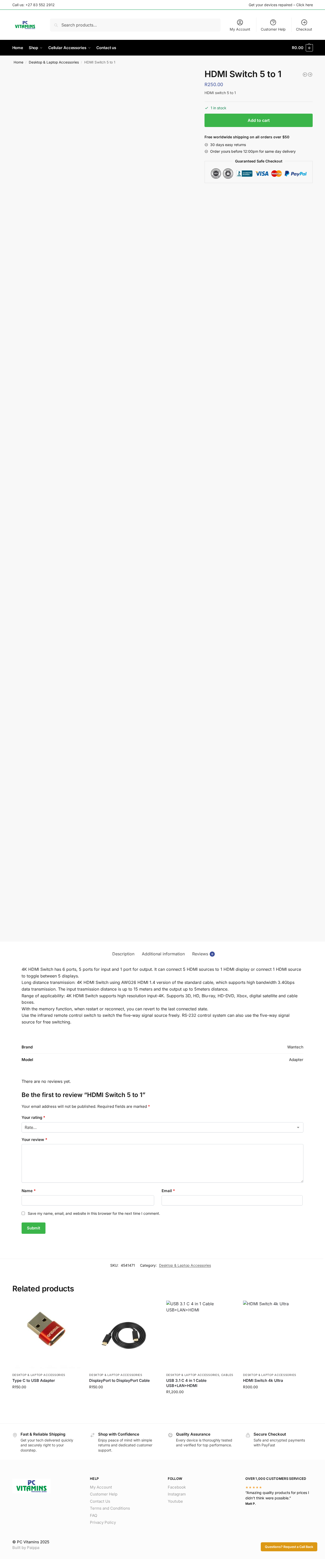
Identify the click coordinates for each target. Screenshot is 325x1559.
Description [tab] (123, 953)
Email (168, 1190)
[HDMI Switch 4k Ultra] (277, 1335)
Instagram (177, 1494)
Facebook (177, 1487)
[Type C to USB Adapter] (47, 1335)
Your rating (33, 1117)
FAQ (93, 1515)
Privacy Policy (103, 1522)
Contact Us (100, 1501)
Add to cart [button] (47, 1397)
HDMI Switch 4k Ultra (263, 1380)
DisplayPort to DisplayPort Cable (119, 1380)
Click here (304, 5)
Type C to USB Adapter (33, 1380)
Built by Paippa (25, 1547)
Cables (227, 1375)
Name (29, 1190)
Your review (34, 1139)
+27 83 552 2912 (40, 5)
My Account (240, 29)
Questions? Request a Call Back (289, 1547)
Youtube (175, 1501)
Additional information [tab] (163, 953)
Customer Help (273, 29)
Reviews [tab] (202, 953)
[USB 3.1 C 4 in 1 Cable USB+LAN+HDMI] (201, 1335)
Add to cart (259, 120)
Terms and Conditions (110, 1508)
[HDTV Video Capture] (305, 74)
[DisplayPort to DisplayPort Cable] (124, 1335)
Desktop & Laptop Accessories (54, 62)
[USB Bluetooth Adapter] (310, 74)
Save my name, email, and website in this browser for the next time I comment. (94, 1213)
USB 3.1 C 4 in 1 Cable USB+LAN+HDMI (186, 1383)
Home (18, 62)
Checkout (304, 29)
